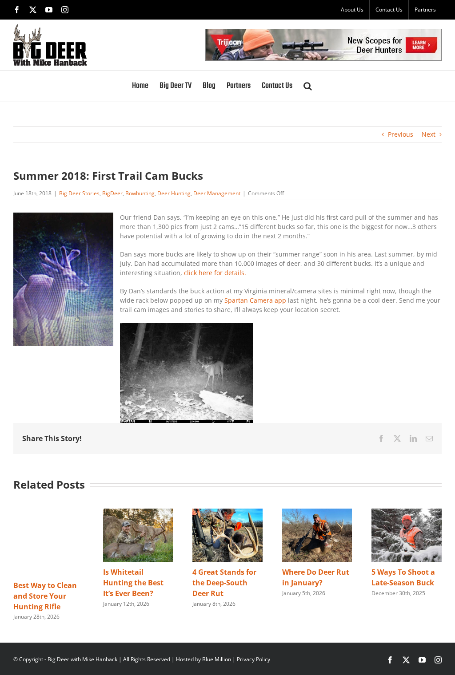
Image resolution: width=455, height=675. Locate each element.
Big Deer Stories (79, 193)
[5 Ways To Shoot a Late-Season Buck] (406, 513)
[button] (307, 86)
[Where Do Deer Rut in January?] (317, 513)
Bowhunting (140, 193)
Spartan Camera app (255, 300)
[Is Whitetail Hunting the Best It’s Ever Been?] (138, 513)
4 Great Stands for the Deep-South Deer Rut (224, 582)
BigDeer (112, 193)
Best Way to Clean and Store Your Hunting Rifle (45, 596)
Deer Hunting (174, 193)
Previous (400, 134)
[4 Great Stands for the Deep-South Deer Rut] (227, 513)
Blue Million (216, 659)
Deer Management (216, 193)
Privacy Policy (253, 659)
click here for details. (215, 272)
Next (428, 134)
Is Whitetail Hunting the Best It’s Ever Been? (133, 582)
